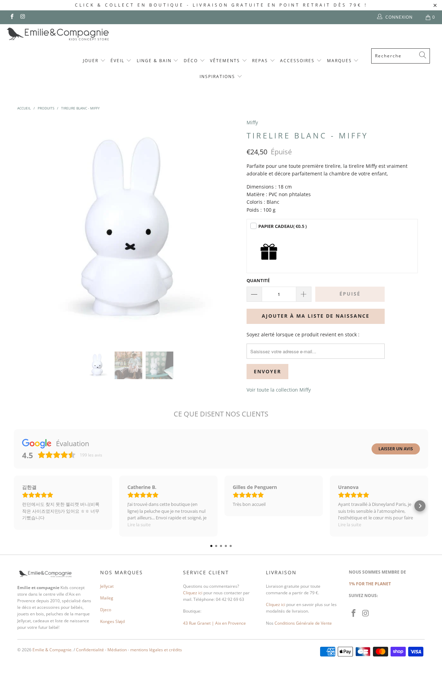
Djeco (105, 610)
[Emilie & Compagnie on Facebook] (12, 17)
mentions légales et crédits (156, 650)
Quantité (258, 280)
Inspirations (218, 76)
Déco (192, 61)
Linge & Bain (155, 61)
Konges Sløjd (112, 621)
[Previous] (29, 230)
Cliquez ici (192, 593)
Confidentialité (90, 650)
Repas (261, 61)
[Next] (227, 230)
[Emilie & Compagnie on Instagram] (22, 17)
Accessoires (298, 61)
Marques (340, 61)
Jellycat (107, 586)
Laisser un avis (395, 449)
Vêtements (226, 61)
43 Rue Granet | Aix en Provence (214, 623)
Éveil (118, 61)
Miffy (252, 122)
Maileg (106, 598)
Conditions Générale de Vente (303, 623)
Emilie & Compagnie (51, 650)
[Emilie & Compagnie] (76, 34)
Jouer (91, 61)
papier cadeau (282, 226)
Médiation (117, 650)
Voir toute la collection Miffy (279, 389)
